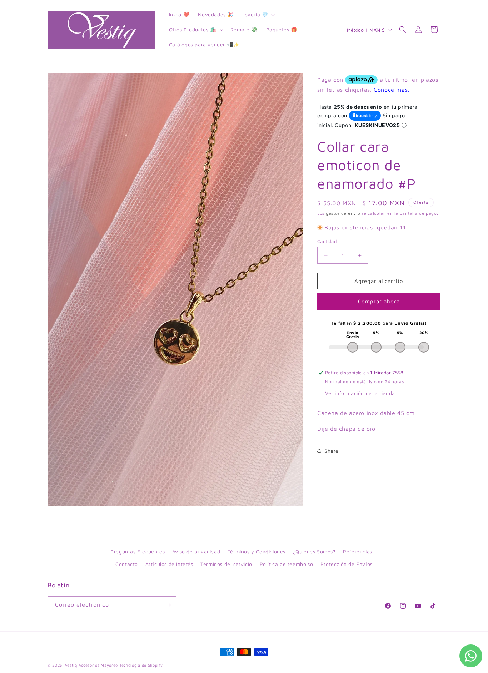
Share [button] (331, 451)
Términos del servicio (226, 564)
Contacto (126, 564)
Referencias (357, 551)
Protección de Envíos (346, 564)
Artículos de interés (169, 564)
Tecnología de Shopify (141, 665)
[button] (258, 14)
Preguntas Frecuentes (137, 551)
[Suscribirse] (168, 605)
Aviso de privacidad (196, 551)
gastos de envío (343, 213)
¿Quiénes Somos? (314, 551)
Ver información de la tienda (360, 393)
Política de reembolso (286, 564)
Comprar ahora (379, 301)
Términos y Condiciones (256, 551)
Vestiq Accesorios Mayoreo (91, 665)
